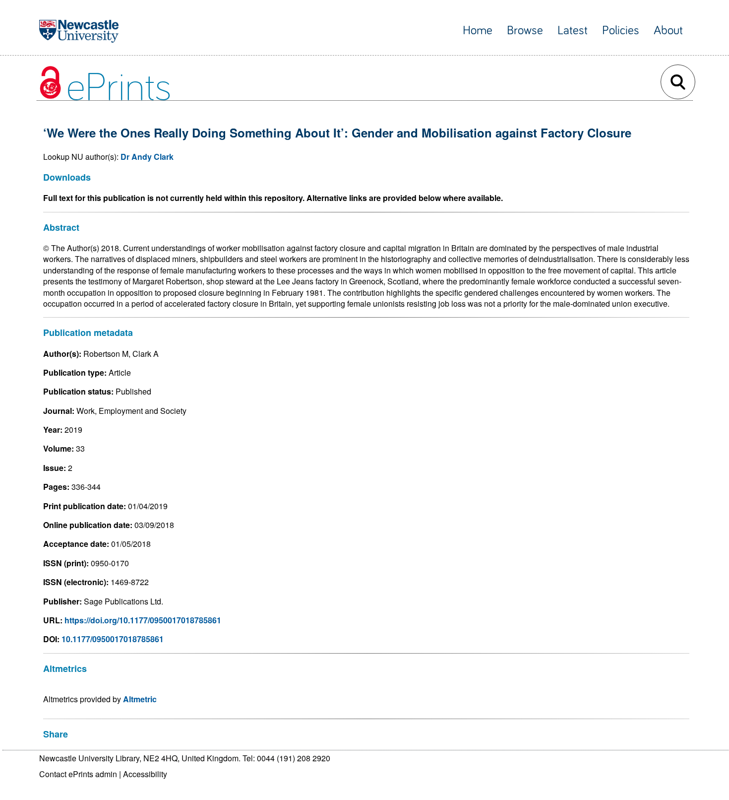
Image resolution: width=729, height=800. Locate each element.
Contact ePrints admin (78, 774)
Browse (525, 30)
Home (477, 30)
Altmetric (140, 699)
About (668, 30)
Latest (572, 30)
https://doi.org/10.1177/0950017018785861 (142, 620)
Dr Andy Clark (147, 156)
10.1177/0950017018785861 (112, 639)
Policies (620, 30)
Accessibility (145, 774)
